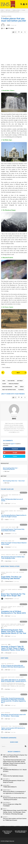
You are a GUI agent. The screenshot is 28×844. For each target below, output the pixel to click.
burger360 (20, 589)
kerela (22, 386)
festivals (22, 625)
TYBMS (10, 726)
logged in (12, 443)
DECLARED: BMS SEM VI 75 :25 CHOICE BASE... (21, 831)
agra (3, 380)
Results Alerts (11, 677)
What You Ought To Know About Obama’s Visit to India (14, 543)
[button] (21, 4)
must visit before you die (9, 389)
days (14, 625)
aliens (6, 527)
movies (5, 626)
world (9, 607)
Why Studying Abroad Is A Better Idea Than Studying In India (12, 557)
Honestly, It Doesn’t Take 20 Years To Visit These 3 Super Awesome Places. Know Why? (13, 648)
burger (9, 589)
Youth (14, 572)
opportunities (20, 510)
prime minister (4, 495)
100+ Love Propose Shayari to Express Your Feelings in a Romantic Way (15, 755)
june (2, 626)
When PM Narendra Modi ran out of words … (12, 499)
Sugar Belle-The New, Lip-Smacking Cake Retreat (11, 577)
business (11, 510)
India (16, 386)
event (6, 494)
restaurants (4, 607)
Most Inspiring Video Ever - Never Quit (14, 481)
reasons (14, 527)
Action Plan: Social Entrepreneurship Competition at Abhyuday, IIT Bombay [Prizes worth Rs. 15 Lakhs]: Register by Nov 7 (13, 700)
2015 (6, 625)
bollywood (9, 625)
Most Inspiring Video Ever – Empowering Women (10, 468)
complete (19, 606)
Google (15, 452)
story (2, 678)
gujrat (4, 383)
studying (20, 554)
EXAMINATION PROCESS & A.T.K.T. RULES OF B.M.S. (15, 770)
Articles (3, 554)
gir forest (20, 380)
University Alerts (19, 677)
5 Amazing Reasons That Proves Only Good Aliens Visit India (12, 529)
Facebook (15, 449)
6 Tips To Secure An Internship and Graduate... (7, 832)
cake (17, 572)
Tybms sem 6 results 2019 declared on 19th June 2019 (13, 728)
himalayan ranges (7, 386)
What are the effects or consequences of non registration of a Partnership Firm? (14, 792)
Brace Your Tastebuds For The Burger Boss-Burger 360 (13, 595)
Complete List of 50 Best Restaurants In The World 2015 (13, 612)
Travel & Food (6, 16)
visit (13, 540)
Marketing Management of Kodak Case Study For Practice (13, 781)
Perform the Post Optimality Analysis (13, 776)
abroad (13, 554)
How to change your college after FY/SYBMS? (12, 805)
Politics (3, 494)
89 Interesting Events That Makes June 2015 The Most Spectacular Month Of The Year (13, 631)
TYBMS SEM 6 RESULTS (9, 787)
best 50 (14, 606)
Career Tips (8, 554)
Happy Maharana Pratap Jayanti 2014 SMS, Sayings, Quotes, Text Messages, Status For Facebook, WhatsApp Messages (15, 812)
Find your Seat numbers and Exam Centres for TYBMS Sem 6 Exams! (14, 819)
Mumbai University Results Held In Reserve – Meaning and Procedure (15, 798)
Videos (23, 624)
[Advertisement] (14, 49)
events (17, 625)
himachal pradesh (14, 383)
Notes (2, 696)
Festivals (3, 624)
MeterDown (7, 712)
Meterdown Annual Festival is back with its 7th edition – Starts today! (13, 715)
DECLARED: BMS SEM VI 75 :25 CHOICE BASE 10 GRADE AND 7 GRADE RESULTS (13, 680)
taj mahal (21, 389)
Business (6, 510)
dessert (3, 590)
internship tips (10, 663)
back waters (11, 380)
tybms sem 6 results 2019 (17, 726)
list (23, 606)
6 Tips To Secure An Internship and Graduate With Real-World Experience (13, 666)
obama (9, 540)
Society (3, 527)
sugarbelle (3, 573)
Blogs (2, 510)
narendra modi (15, 494)
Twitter (15, 456)
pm (19, 494)
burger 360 (14, 589)
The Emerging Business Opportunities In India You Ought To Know (13, 515)
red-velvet (21, 572)
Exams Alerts (4, 677)
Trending (10, 606)
